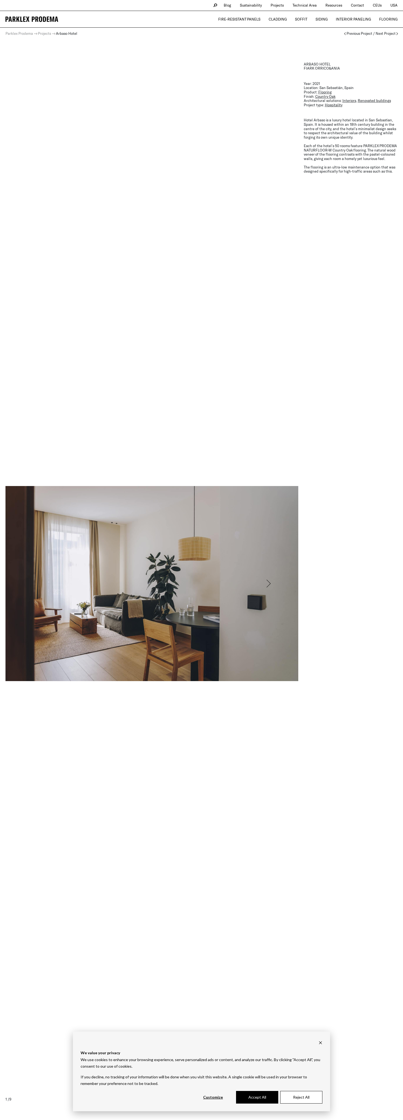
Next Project (386, 34)
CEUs (377, 5)
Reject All (301, 1097)
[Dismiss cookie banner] (320, 1042)
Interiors (349, 100)
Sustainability (251, 5)
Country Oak (325, 96)
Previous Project (359, 34)
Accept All (257, 1097)
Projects (277, 5)
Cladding (278, 19)
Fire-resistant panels (239, 19)
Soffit (301, 19)
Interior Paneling (353, 19)
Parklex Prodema (19, 33)
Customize (213, 1097)
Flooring (388, 19)
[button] (268, 583)
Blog (227, 5)
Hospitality (333, 105)
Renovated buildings (374, 100)
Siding (322, 19)
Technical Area (305, 5)
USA (394, 5)
